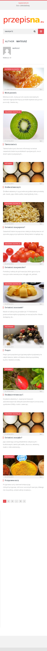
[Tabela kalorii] (23, 125)
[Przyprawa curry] (23, 466)
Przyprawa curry (12, 480)
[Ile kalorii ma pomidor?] (23, 253)
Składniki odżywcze (12, 112)
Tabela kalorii (11, 144)
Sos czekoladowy (23, 5)
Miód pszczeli (11, 93)
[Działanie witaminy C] (23, 379)
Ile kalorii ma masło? (14, 307)
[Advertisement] (21, 530)
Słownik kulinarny (12, 69)
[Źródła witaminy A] (23, 173)
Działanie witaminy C (14, 395)
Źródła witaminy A (12, 187)
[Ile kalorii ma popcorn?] (23, 213)
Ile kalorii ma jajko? (13, 437)
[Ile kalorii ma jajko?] (23, 423)
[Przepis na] (23, 19)
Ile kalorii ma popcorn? (15, 227)
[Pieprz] (23, 336)
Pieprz (7, 350)
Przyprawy (9, 327)
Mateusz (16, 48)
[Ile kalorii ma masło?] (23, 293)
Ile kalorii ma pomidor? (15, 267)
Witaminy (8, 164)
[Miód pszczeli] (23, 78)
